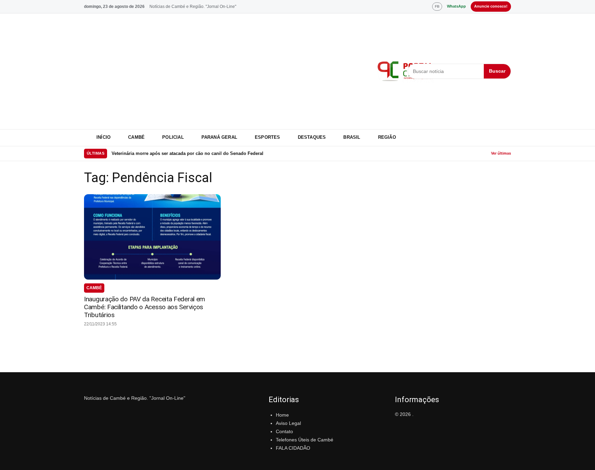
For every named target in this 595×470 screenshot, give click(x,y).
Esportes (267, 137)
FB (437, 6)
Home (282, 415)
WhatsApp (456, 6)
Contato (284, 431)
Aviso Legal (288, 423)
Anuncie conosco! (491, 6)
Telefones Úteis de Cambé (304, 439)
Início (103, 137)
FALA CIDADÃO (293, 448)
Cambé (136, 137)
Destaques (312, 137)
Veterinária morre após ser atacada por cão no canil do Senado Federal (187, 153)
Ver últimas (501, 153)
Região (387, 137)
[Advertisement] (226, 71)
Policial (173, 137)
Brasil (351, 137)
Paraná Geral (219, 137)
